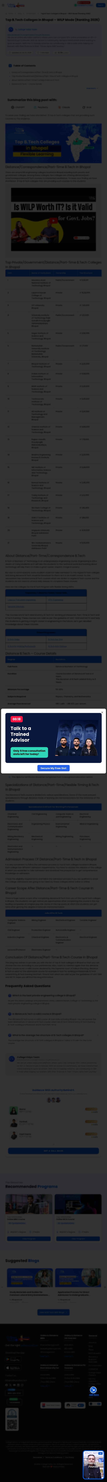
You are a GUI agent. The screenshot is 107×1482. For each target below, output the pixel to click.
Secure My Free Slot (53, 768)
